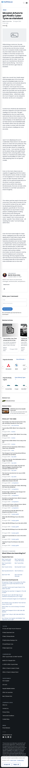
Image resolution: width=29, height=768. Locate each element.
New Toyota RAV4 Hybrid (6, 563)
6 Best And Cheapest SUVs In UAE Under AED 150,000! (13, 611)
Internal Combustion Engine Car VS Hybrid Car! (14, 599)
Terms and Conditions (8, 715)
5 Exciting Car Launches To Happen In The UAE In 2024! (14, 591)
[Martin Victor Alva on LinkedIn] (4, 289)
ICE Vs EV (5, 684)
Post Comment (7, 309)
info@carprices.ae (7, 735)
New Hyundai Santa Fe (8, 571)
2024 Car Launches (8, 692)
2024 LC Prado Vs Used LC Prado (11, 668)
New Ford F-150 (6, 574)
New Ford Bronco (19, 571)
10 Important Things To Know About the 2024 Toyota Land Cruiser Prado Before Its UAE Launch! (13, 583)
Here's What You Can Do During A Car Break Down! (13, 607)
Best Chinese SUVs (7, 696)
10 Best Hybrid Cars (7, 648)
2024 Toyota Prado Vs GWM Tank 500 (12, 656)
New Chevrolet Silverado (18, 575)
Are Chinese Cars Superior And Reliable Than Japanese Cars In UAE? (13, 618)
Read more (6, 284)
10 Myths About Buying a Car (10, 640)
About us (5, 705)
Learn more (13, 760)
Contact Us (5, 708)
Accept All (7, 764)
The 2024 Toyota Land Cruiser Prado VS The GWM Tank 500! (13, 587)
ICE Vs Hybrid (6, 681)
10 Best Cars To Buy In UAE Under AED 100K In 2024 (13, 615)
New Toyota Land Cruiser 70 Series (6, 559)
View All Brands (20, 359)
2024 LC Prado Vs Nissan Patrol (10, 672)
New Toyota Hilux (19, 563)
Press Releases (6, 728)
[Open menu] (27, 2)
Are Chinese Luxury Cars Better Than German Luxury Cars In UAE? (14, 603)
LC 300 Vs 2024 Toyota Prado (10, 664)
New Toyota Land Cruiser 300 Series (19, 559)
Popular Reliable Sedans (9, 688)
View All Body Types (20, 377)
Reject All (16, 764)
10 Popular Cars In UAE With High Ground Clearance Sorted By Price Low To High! (12, 595)
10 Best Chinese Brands (8, 636)
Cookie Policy (6, 719)
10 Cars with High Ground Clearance (12, 628)
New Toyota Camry (7, 567)
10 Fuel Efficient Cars (8, 644)
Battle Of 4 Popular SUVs (9, 660)
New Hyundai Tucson (20, 567)
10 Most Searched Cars (8, 632)
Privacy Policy (6, 712)
